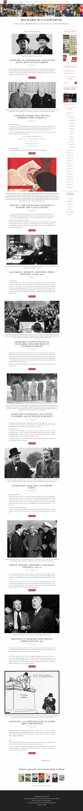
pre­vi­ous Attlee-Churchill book (44, 431)
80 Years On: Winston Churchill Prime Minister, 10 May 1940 (32, 273)
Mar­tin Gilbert (21, 663)
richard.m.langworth (70, 79)
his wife (11, 501)
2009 (69, 193)
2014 (69, 179)
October (71, 129)
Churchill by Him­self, (14, 126)
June (71, 139)
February (71, 150)
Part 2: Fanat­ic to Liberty (32, 141)
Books (15, 1)
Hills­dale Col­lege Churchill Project (39, 730)
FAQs (70, 212)
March (71, 147)
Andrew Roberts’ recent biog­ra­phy (24, 500)
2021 (69, 161)
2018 (69, 169)
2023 (69, 156)
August (71, 134)
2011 (69, 187)
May (71, 142)
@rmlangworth (70, 76)
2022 (69, 158)
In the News (70, 204)
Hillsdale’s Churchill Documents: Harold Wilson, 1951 (32, 640)
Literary (70, 215)
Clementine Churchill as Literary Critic (32, 486)
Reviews (70, 220)
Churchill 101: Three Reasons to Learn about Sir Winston (32, 722)
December (71, 123)
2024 (69, 121)
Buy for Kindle (70, 62)
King (28, 286)
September (71, 131)
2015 (69, 177)
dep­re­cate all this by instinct (30, 354)
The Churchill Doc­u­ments (26, 581)
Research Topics (70, 217)
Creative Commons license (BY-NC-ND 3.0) (49, 798)
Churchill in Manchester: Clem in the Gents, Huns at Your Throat (32, 61)
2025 (69, 118)
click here (39, 426)
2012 (69, 185)
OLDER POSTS (45, 760)
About (10, 1)
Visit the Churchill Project (70, 109)
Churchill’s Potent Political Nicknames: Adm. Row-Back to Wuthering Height (32, 343)
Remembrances (38, 1)
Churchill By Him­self (19, 496)
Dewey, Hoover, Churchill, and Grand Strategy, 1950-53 (32, 566)
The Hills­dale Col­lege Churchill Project (19, 656)
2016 (69, 174)
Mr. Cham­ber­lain (51, 284)
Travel (45, 1)
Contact (58, 1)
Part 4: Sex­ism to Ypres (32, 146)
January (71, 152)
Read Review (70, 65)
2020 (69, 164)
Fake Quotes (70, 209)
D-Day (18, 661)
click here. (27, 575)
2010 (70, 190)
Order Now (70, 58)
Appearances (65, 1)
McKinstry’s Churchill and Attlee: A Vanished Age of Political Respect (32, 415)
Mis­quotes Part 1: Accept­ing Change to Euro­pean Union (32, 138)
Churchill (21, 1)
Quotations (70, 207)
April (71, 144)
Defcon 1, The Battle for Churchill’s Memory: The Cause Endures (32, 206)
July (71, 136)
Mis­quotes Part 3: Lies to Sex (32, 143)
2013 (70, 182)
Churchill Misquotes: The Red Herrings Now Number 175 (32, 116)
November (71, 126)
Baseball (51, 1)
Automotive (29, 1)
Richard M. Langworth (5, 1)
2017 (69, 171)
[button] (67, 68)
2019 (69, 166)
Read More (32, 77)
